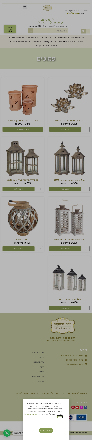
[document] (46, 220)
